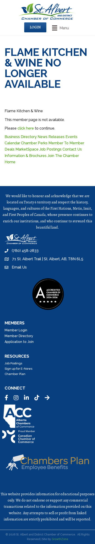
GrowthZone (60, 539)
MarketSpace (27, 149)
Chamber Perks (34, 143)
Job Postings (50, 149)
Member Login (16, 330)
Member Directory (19, 336)
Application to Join (19, 342)
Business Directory (21, 137)
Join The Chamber (63, 156)
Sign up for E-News (18, 368)
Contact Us (72, 149)
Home (10, 162)
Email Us (19, 267)
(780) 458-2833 (25, 250)
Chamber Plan (15, 374)
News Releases (51, 137)
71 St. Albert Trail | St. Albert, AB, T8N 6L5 (47, 259)
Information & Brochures (26, 156)
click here (26, 128)
